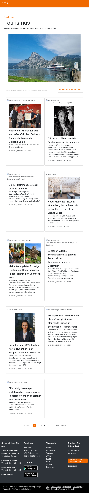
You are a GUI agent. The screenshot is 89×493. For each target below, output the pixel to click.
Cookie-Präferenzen (32, 456)
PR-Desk (27, 447)
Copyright (71, 489)
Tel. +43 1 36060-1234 (11, 470)
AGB (47, 489)
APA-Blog (72, 453)
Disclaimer (72, 466)
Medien (49, 461)
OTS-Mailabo (73, 450)
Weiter (65, 425)
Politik (48, 447)
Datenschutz (56, 487)
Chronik (49, 456)
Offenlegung (78, 487)
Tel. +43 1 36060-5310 (11, 463)
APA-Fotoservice (31, 453)
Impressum (67, 487)
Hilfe (47, 487)
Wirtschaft (50, 450)
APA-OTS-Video (30, 450)
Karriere (49, 464)
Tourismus (50, 467)
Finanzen (49, 453)
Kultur (48, 459)
